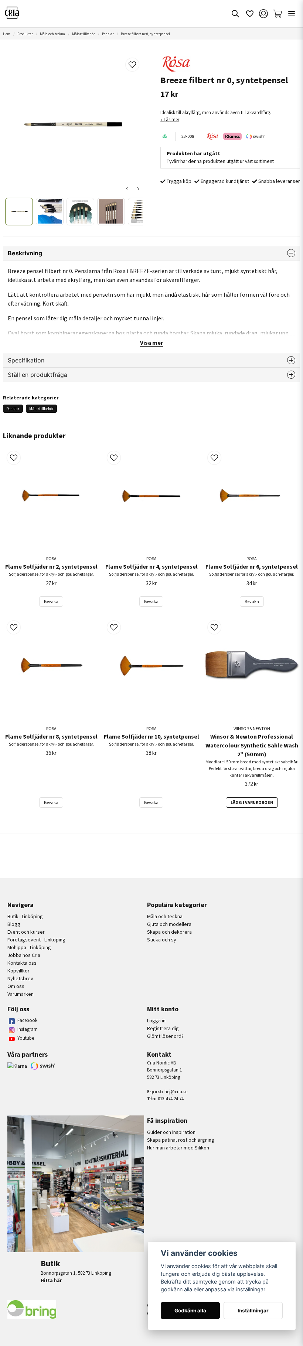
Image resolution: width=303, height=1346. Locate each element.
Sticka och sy (161, 939)
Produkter (25, 33)
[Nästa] (138, 188)
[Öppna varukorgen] (277, 13)
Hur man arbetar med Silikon (178, 1147)
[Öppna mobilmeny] (292, 13)
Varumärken (20, 994)
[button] (132, 64)
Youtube (25, 1038)
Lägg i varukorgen (252, 802)
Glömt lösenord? (165, 1036)
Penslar (108, 33)
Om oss (15, 986)
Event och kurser (26, 931)
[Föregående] (127, 188)
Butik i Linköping (25, 916)
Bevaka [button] (51, 601)
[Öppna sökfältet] (235, 13)
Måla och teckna (52, 33)
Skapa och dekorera (169, 931)
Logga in (156, 1020)
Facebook (27, 1020)
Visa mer (151, 342)
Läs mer (171, 119)
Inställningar (253, 1310)
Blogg (13, 924)
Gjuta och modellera (169, 924)
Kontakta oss (22, 963)
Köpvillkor (18, 970)
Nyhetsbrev (20, 978)
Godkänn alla (190, 1310)
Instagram (27, 1029)
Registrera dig (163, 1028)
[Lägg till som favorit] (249, 13)
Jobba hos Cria (23, 955)
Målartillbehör (83, 33)
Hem (6, 33)
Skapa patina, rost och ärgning (180, 1140)
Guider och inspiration (171, 1132)
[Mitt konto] (263, 13)
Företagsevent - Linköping (36, 939)
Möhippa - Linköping (29, 947)
